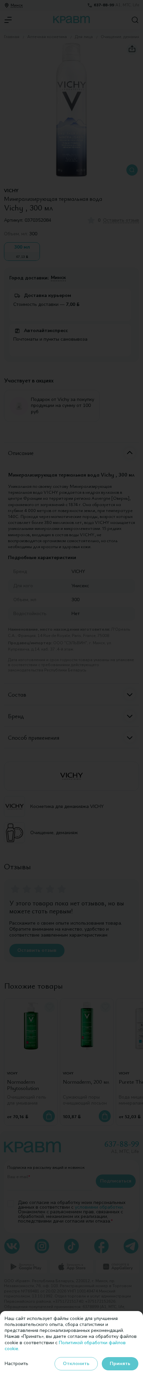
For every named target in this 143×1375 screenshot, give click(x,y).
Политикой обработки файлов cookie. (65, 1346)
